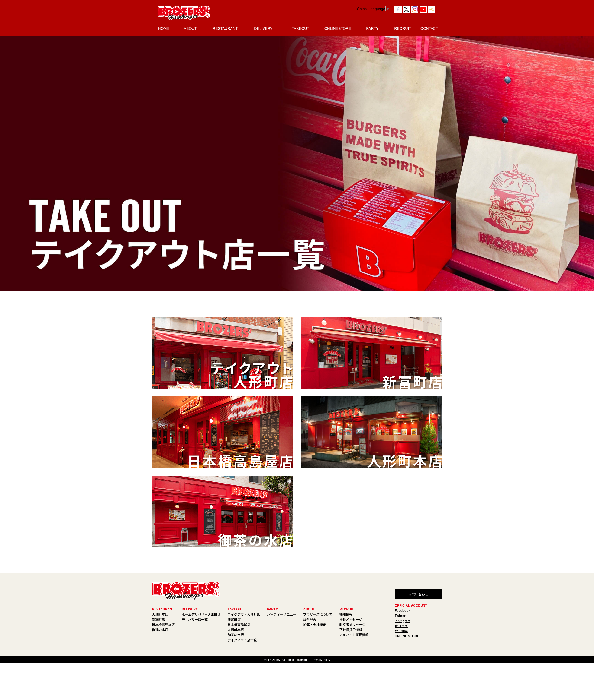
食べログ (401, 625)
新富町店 (158, 619)
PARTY (372, 28)
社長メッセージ (350, 619)
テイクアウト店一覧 (242, 639)
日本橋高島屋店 (163, 624)
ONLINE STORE (407, 636)
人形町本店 (160, 614)
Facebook (402, 610)
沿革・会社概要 (314, 624)
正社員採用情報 (350, 629)
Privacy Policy (321, 659)
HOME (163, 28)
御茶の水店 (160, 629)
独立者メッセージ (352, 624)
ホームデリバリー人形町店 (201, 614)
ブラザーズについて (318, 614)
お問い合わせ (418, 594)
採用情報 (345, 614)
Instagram (402, 620)
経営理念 (309, 619)
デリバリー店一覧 (195, 619)
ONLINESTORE (337, 28)
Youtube (401, 630)
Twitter (400, 615)
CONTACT (429, 28)
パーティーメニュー (281, 614)
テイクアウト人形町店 (244, 614)
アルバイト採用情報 (354, 634)
